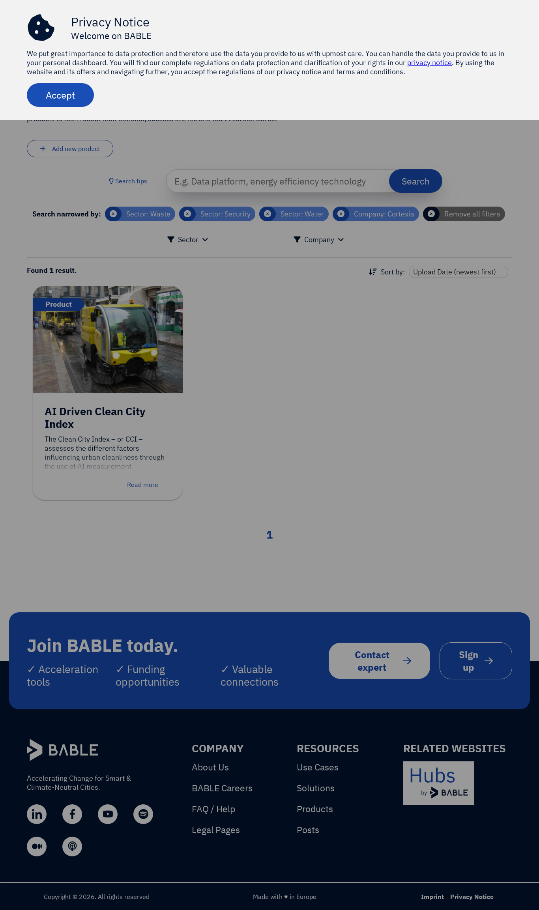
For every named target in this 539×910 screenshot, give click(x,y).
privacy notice (429, 62)
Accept (60, 95)
